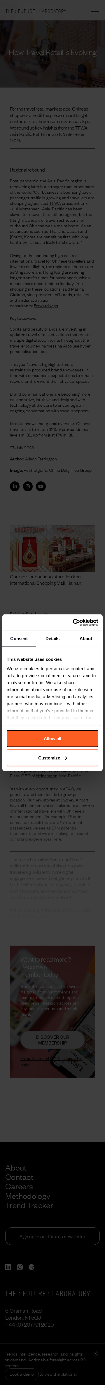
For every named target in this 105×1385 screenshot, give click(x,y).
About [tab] (86, 638)
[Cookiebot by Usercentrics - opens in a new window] (74, 622)
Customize (49, 757)
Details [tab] (53, 638)
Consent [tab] (19, 638)
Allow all (52, 738)
